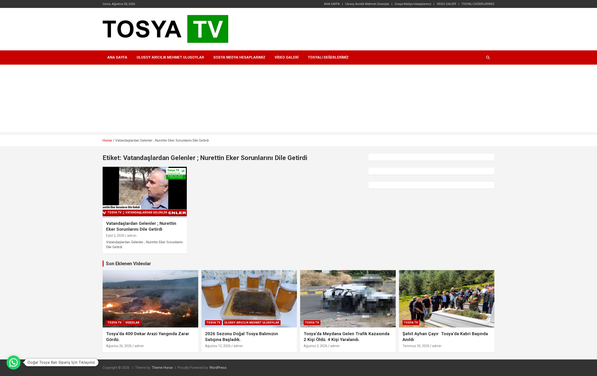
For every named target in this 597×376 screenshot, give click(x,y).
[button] (14, 362)
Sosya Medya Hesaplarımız (413, 4)
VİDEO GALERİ (446, 4)
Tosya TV (114, 212)
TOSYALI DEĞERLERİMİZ (478, 4)
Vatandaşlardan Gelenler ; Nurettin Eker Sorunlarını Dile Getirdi (141, 226)
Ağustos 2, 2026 (315, 346)
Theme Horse (162, 368)
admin (131, 235)
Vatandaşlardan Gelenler (146, 212)
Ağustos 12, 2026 (218, 346)
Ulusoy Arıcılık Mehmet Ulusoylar (367, 4)
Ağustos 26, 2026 (119, 346)
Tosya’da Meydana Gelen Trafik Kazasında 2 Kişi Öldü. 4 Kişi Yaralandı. (347, 336)
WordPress (217, 368)
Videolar (132, 322)
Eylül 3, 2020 (115, 235)
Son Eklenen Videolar (128, 263)
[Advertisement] (298, 99)
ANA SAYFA (332, 4)
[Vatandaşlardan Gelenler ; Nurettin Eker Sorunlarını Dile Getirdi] (144, 192)
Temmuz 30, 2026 (416, 346)
